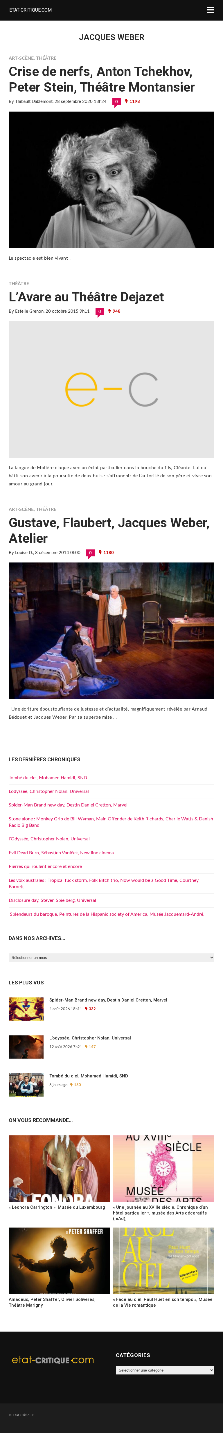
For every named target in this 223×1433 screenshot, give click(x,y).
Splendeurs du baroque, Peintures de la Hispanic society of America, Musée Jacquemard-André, (106, 914)
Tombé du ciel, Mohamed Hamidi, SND (48, 777)
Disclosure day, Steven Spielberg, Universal (52, 900)
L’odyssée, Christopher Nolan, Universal (49, 791)
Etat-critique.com (30, 10)
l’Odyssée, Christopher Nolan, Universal (49, 839)
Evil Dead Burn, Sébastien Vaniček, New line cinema (61, 853)
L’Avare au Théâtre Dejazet (86, 297)
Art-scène (21, 58)
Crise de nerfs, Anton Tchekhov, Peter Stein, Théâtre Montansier (102, 79)
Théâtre (46, 58)
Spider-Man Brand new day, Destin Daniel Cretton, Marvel (68, 805)
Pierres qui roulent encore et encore (45, 866)
